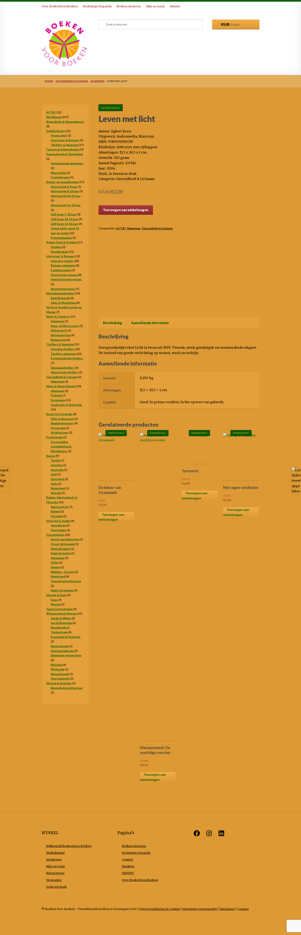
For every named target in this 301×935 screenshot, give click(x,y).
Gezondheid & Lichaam (71, 81)
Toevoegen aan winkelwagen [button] (111, 517)
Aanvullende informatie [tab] (150, 323)
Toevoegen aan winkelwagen (125, 210)
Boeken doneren (129, 6)
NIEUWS (128, 873)
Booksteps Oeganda (97, 6)
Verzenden (53, 880)
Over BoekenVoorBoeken (60, 6)
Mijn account (155, 6)
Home (49, 81)
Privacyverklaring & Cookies (159, 909)
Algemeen (97, 81)
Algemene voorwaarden (199, 909)
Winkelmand (55, 853)
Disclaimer (227, 909)
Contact (127, 859)
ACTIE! (121, 228)
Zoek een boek (56, 887)
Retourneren (55, 873)
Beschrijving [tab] (112, 323)
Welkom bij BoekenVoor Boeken (69, 846)
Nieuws (175, 6)
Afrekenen (54, 859)
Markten (128, 866)
